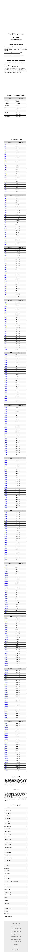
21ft (5, 183)
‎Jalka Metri (7, 828)
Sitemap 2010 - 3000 (16, 931)
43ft (5, 230)
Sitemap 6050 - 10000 (16, 941)
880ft (6, 536)
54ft (5, 255)
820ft (6, 524)
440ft (6, 442)
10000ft (6, 770)
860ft (6, 532)
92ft (5, 333)
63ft (5, 273)
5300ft (6, 674)
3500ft (6, 635)
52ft (5, 251)
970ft (6, 553)
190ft (6, 388)
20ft (5, 181)
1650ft (6, 588)
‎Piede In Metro (7, 839)
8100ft (6, 733)
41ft (5, 226)
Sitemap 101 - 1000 (16, 926)
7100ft (6, 709)
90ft (5, 329)
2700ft (6, 619)
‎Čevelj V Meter (7, 892)
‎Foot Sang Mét (7, 908)
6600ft (6, 700)
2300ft (6, 608)
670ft (6, 491)
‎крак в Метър (7, 810)
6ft (5, 154)
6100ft (6, 690)
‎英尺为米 (6, 911)
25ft (5, 191)
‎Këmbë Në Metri (8, 894)
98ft (5, 345)
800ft (6, 520)
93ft (5, 335)
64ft (5, 275)
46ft (5, 236)
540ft (6, 465)
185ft (6, 386)
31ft (5, 206)
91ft (5, 331)
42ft (5, 228)
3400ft (6, 633)
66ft (5, 278)
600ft (6, 477)
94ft (5, 337)
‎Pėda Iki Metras (8, 842)
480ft (6, 450)
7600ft (6, 723)
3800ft (6, 641)
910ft (6, 542)
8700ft (6, 744)
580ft (6, 473)
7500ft (6, 717)
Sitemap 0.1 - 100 (16, 923)
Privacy (16, 944)
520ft (6, 462)
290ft (6, 413)
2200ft (6, 606)
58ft (5, 263)
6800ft (6, 704)
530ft (6, 463)
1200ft (6, 571)
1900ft (6, 598)
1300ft (6, 575)
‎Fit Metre (6, 903)
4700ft (6, 659)
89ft (5, 327)
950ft (6, 550)
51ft (5, 249)
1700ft (6, 590)
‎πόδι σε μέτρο (7, 821)
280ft (6, 411)
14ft (5, 169)
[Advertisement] (16, 15)
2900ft (6, 623)
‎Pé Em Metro (7, 852)
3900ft (6, 643)
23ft (5, 187)
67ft (5, 280)
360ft (6, 427)
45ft (5, 234)
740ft (6, 505)
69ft (5, 284)
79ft (5, 308)
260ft (6, 407)
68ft (5, 282)
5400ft (6, 676)
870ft (6, 534)
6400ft (6, 696)
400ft (6, 434)
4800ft (6, 661)
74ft (5, 294)
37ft (5, 218)
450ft (6, 444)
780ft (6, 516)
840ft (6, 528)
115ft (6, 358)
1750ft (6, 592)
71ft (5, 288)
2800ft (6, 621)
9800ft (6, 766)
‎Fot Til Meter (7, 887)
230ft (6, 398)
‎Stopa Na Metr (7, 813)
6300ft (6, 694)
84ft (5, 317)
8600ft (6, 742)
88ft (5, 325)
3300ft (6, 631)
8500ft (6, 740)
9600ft (6, 762)
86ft (5, 321)
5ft (5, 152)
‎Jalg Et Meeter (7, 826)
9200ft (6, 754)
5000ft (6, 665)
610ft (6, 479)
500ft (6, 454)
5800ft (6, 684)
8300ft (6, 737)
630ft (6, 483)
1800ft (6, 594)
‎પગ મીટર (6, 900)
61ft (5, 269)
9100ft (6, 752)
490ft (6, 452)
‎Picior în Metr (7, 855)
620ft (6, 481)
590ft (6, 475)
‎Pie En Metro (7, 823)
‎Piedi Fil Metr (7, 844)
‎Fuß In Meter (7, 818)
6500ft (6, 698)
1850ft (6, 596)
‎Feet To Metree (8, 916)
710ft (6, 499)
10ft (5, 161)
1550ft (6, 584)
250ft (6, 401)
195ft (6, 390)
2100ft (6, 604)
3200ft (6, 629)
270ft (6, 409)
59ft (5, 265)
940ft (6, 548)
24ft (5, 189)
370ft (6, 429)
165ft (6, 378)
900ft (6, 540)
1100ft (6, 567)
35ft (5, 214)
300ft (6, 415)
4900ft (6, 663)
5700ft (6, 682)
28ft (5, 200)
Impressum (16, 947)
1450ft (6, 581)
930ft (6, 546)
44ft (5, 232)
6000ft (6, 688)
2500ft (6, 612)
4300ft (6, 651)
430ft (6, 440)
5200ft (6, 672)
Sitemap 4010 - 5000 (16, 936)
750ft (6, 507)
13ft (5, 167)
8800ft (6, 746)
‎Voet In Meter (7, 863)
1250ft (6, 573)
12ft (5, 165)
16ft (5, 173)
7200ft (6, 711)
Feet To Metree (16, 34)
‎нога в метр (7, 889)
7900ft (6, 729)
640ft (6, 485)
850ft (6, 530)
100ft (6, 349)
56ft (5, 259)
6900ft (6, 706)
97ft (5, 343)
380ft (6, 431)
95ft (5, 339)
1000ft (6, 559)
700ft (6, 497)
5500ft (6, 678)
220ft (6, 396)
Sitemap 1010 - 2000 (16, 928)
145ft (6, 370)
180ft (6, 384)
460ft (6, 446)
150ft (6, 372)
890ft (6, 538)
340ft (6, 423)
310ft (6, 417)
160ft (6, 376)
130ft (6, 364)
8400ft (6, 738)
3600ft (6, 637)
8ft (5, 157)
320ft (6, 419)
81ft (5, 311)
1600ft (6, 586)
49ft (5, 242)
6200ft (6, 692)
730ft (6, 503)
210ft (6, 394)
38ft (5, 220)
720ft (6, 501)
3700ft (6, 639)
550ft (6, 467)
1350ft (6, 577)
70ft (5, 286)
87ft (5, 323)
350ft (6, 425)
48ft (5, 240)
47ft (5, 238)
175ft (6, 382)
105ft (6, 354)
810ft (6, 522)
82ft (5, 313)
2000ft (6, 602)
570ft (6, 471)
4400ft (6, 653)
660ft (6, 489)
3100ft (6, 627)
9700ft (6, 764)
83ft (5, 315)
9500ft (6, 760)
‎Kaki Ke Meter (7, 878)
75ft (5, 296)
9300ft (6, 756)
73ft (5, 292)
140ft (6, 368)
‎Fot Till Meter (7, 860)
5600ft (6, 680)
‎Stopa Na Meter (8, 857)
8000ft (6, 731)
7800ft (6, 727)
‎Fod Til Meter (7, 815)
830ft (6, 526)
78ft (5, 306)
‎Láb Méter (6, 836)
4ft (5, 150)
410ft (6, 436)
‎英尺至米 (6, 913)
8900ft (6, 748)
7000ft (6, 707)
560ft (6, 469)
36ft (5, 216)
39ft (5, 222)
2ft (5, 146)
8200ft (6, 735)
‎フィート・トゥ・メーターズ (11, 881)
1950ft (6, 600)
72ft (5, 290)
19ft (5, 179)
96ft (5, 341)
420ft (6, 438)
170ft (6, 380)
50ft (5, 244)
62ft (5, 271)
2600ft (6, 617)
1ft (5, 144)
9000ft (6, 750)
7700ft (6, 725)
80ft (5, 310)
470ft (6, 448)
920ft (6, 544)
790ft (6, 518)
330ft (6, 421)
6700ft (6, 702)
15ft (5, 171)
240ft (6, 400)
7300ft (6, 713)
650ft (6, 487)
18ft (5, 177)
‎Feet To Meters (8, 808)
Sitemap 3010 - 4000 (16, 934)
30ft (5, 204)
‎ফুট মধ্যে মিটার (7, 870)
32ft (5, 208)
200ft (6, 392)
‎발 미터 (6, 884)
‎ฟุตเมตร (6, 897)
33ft (5, 210)
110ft (6, 356)
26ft (5, 196)
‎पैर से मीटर (6, 876)
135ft (6, 366)
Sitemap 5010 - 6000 (16, 939)
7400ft (6, 715)
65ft (5, 277)
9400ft (6, 758)
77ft (5, 304)
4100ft (6, 647)
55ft (5, 257)
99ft (5, 347)
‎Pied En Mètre (7, 831)
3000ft (6, 625)
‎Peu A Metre (7, 873)
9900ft (6, 768)
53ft (5, 253)
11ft (5, 163)
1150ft (6, 569)
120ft (6, 360)
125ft (6, 362)
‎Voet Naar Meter (8, 847)
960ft (6, 552)
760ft (6, 512)
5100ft (6, 670)
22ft (5, 185)
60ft (5, 267)
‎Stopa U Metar (7, 834)
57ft (5, 261)
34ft (5, 212)
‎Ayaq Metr (6, 868)
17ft (5, 175)
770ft (6, 514)
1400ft (6, 579)
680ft (6, 493)
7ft (5, 156)
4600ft (6, 657)
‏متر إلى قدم (7, 865)
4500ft (6, 655)
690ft (6, 495)
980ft (6, 555)
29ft (5, 202)
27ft (5, 198)
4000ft (6, 645)
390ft (6, 432)
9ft (5, 159)
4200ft (6, 649)
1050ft (6, 565)
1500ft (6, 583)
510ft (6, 460)
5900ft (6, 686)
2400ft (6, 610)
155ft (6, 374)
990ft (6, 557)
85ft (5, 319)
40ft (5, 224)
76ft (5, 302)
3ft (5, 148)
